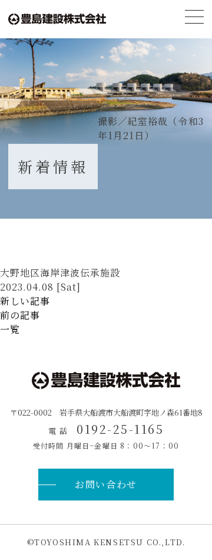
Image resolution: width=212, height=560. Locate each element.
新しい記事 (25, 301)
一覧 (10, 329)
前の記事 (20, 315)
